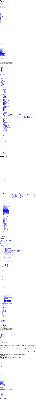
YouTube (2, 394)
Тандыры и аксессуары (6, 267)
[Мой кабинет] (0, 235)
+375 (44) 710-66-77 (2, 54)
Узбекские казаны (6, 249)
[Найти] (0, 4)
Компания (3, 313)
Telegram (2, 67)
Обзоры (1, 378)
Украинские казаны (6, 253)
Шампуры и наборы (5, 280)
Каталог (3, 246)
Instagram (2, 393)
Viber (1, 68)
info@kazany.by (2, 387)
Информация (1, 383)
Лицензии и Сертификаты (2, 379)
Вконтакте (2, 66)
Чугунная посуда (5, 296)
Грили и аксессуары (5, 277)
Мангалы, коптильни (6, 271)
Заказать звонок (4, 326)
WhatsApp (2, 69)
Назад (4, 247)
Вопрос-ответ (1, 382)
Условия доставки (2, 381)
